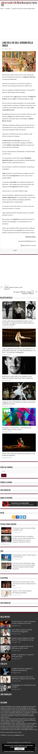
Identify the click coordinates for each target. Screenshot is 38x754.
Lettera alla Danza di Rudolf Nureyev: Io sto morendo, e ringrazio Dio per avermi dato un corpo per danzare (18, 323)
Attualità (7, 8)
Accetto (19, 749)
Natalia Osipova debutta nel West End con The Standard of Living (23, 639)
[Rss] (13, 517)
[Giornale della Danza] (19, 2)
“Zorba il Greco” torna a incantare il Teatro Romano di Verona (23, 622)
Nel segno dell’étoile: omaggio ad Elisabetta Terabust (23, 292)
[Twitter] (20, 517)
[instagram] (24, 517)
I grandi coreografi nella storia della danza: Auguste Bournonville (23, 678)
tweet (15, 250)
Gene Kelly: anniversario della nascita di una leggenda (22, 631)
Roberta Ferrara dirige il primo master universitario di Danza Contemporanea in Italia (24, 583)
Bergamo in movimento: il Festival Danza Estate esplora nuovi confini (16, 428)
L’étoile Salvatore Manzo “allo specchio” (13, 287)
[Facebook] (17, 517)
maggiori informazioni (21, 747)
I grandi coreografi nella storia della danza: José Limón (22, 647)
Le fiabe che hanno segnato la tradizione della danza (22, 669)
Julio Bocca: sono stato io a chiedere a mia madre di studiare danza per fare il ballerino (17, 377)
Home (2, 8)
